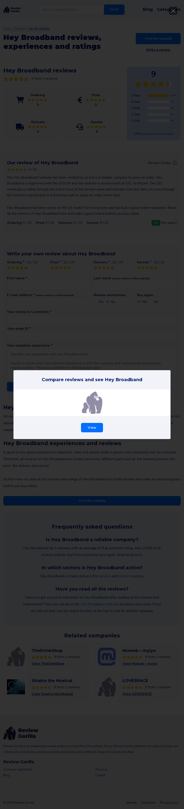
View (92, 427)
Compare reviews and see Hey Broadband (92, 379)
